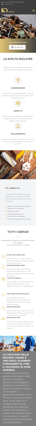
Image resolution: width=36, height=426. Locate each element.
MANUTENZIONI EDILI (13, 307)
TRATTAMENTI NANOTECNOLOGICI (18, 294)
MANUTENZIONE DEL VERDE (16, 265)
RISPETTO (18, 111)
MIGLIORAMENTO (18, 134)
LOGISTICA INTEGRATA (14, 278)
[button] (2, 26)
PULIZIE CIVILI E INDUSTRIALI (16, 255)
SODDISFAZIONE (18, 88)
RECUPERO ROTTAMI (13, 317)
